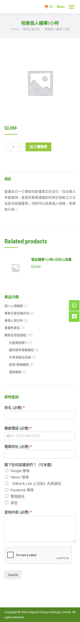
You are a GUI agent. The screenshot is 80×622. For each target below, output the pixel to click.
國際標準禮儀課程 (21, 350)
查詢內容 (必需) (18, 512)
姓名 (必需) (14, 408)
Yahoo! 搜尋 (19, 477)
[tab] (40, 177)
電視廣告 (17, 496)
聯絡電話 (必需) (18, 428)
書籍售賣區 (12, 328)
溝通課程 (15, 372)
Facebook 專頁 (22, 490)
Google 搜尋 (20, 471)
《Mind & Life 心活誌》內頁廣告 (35, 484)
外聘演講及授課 (20, 357)
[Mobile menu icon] (72, 7)
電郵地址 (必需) (18, 447)
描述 (7, 179)
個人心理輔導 (13, 306)
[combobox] (10, 436)
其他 (14, 503)
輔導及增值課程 (15, 335)
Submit (13, 575)
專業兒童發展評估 (16, 313)
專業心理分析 (13, 320)
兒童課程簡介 (18, 342)
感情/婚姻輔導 (19, 364)
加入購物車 (38, 147)
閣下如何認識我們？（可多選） (29, 465)
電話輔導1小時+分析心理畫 (51, 260)
